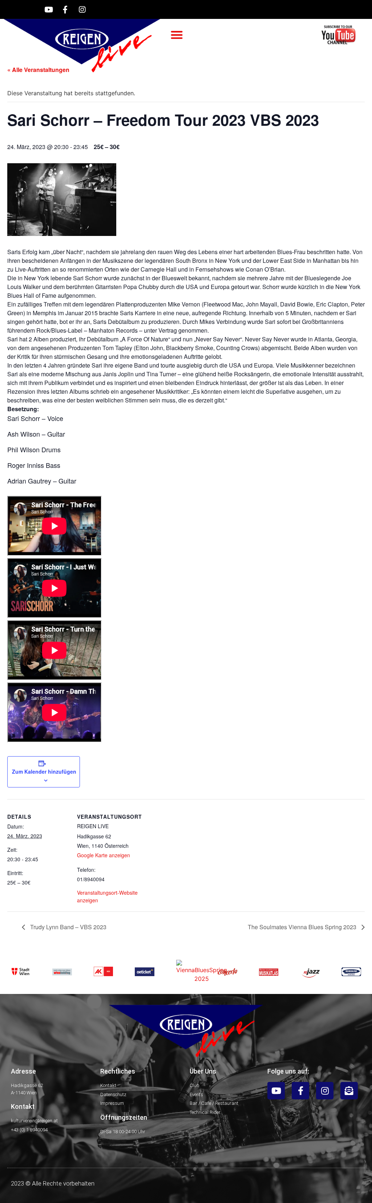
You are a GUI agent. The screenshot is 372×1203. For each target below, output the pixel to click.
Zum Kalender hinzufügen (44, 771)
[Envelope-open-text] (349, 1090)
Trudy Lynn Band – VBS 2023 (67, 927)
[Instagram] (82, 9)
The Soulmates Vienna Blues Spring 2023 (303, 927)
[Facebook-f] (65, 9)
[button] (177, 35)
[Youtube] (48, 9)
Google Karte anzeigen (103, 855)
